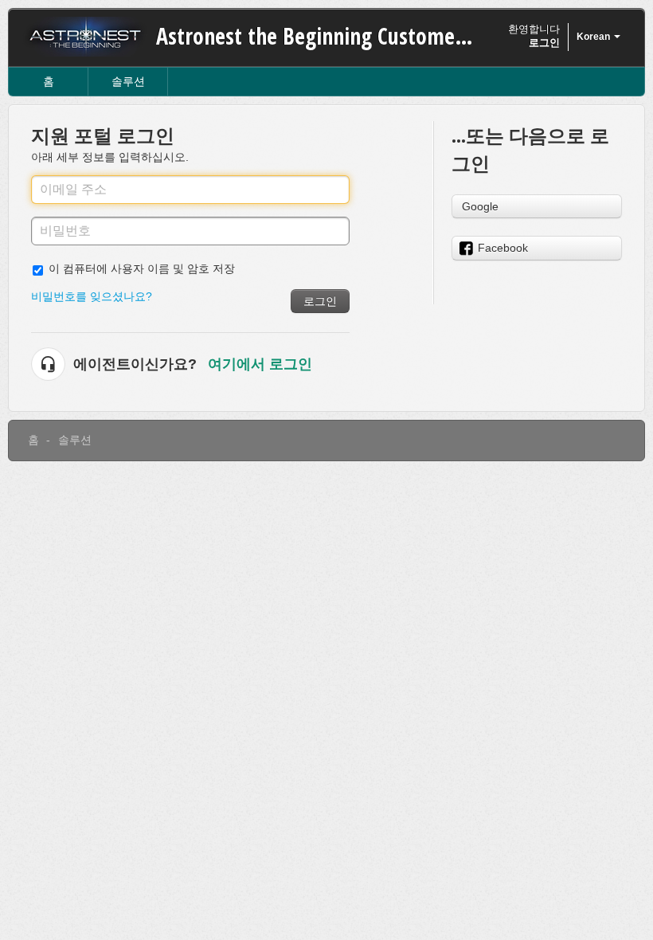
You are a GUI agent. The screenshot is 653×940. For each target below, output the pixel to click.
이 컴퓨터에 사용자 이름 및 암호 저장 (142, 268)
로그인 (320, 301)
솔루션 (128, 81)
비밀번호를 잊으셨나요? (91, 296)
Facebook (503, 247)
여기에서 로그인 (260, 364)
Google (480, 206)
